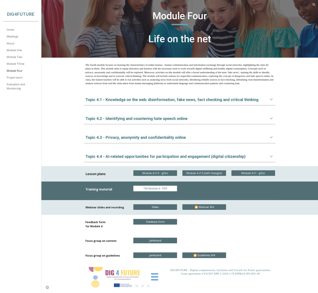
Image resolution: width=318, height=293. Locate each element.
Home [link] (10, 29)
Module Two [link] (14, 57)
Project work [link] (14, 77)
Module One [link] (14, 50)
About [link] (10, 43)
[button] (314, 5)
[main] (180, 28)
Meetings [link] (12, 36)
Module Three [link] (15, 64)
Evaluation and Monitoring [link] (16, 86)
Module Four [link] (15, 71)
